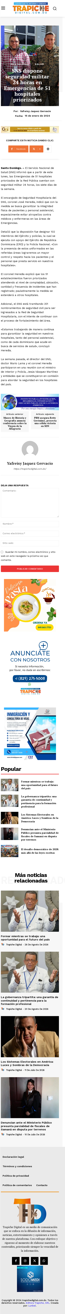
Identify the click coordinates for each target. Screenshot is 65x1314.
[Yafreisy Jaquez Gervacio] (30, 449)
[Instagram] (25, 1261)
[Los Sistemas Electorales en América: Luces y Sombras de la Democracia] (9, 818)
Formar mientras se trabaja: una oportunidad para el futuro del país (39, 785)
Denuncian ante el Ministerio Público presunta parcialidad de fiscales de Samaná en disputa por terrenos (40, 834)
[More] (48, 148)
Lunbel (32, 1305)
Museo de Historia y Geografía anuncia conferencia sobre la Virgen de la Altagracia (15, 423)
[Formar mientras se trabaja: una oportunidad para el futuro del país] (9, 785)
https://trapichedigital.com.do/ (30, 469)
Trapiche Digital (14, 944)
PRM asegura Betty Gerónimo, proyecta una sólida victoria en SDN (45, 422)
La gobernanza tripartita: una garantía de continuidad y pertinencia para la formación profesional (39, 801)
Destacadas (20, 64)
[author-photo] (3, 944)
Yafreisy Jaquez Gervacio (35, 111)
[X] (34, 1261)
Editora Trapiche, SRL (38, 1303)
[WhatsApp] (44, 1261)
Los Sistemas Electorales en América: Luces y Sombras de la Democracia (39, 818)
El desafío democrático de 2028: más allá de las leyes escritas (40, 851)
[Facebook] (16, 1261)
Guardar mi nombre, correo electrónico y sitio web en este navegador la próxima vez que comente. (28, 556)
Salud (39, 64)
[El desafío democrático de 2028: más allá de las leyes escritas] (9, 851)
